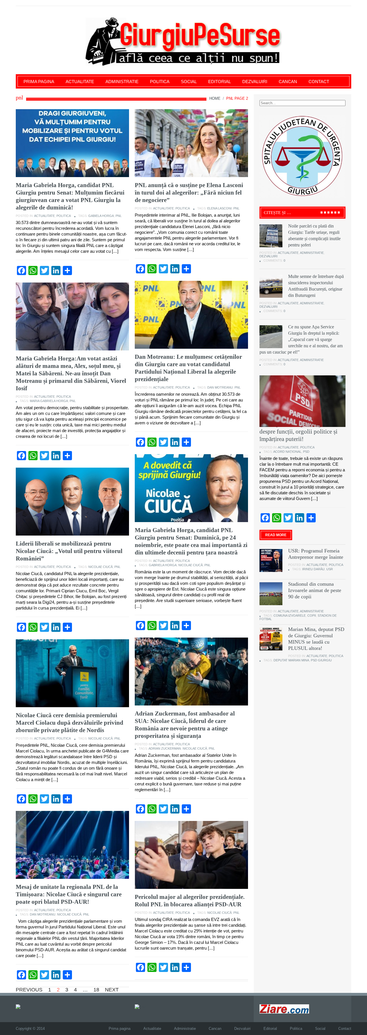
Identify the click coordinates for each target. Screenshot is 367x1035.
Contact (319, 81)
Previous (29, 990)
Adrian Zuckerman (165, 748)
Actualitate (80, 81)
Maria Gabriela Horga (49, 401)
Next (112, 990)
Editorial (219, 81)
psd (306, 451)
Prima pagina (39, 81)
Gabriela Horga (163, 565)
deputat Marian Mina (291, 660)
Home (214, 98)
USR (329, 569)
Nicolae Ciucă (190, 565)
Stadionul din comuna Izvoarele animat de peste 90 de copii (314, 590)
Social (189, 81)
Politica (159, 81)
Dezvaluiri (254, 81)
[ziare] (141, 1006)
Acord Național (287, 451)
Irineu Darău (313, 569)
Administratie (122, 81)
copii (311, 615)
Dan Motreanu (220, 387)
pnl (119, 215)
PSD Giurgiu (321, 660)
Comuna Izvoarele (290, 615)
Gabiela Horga (101, 215)
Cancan (288, 81)
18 (96, 990)
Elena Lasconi (219, 208)
